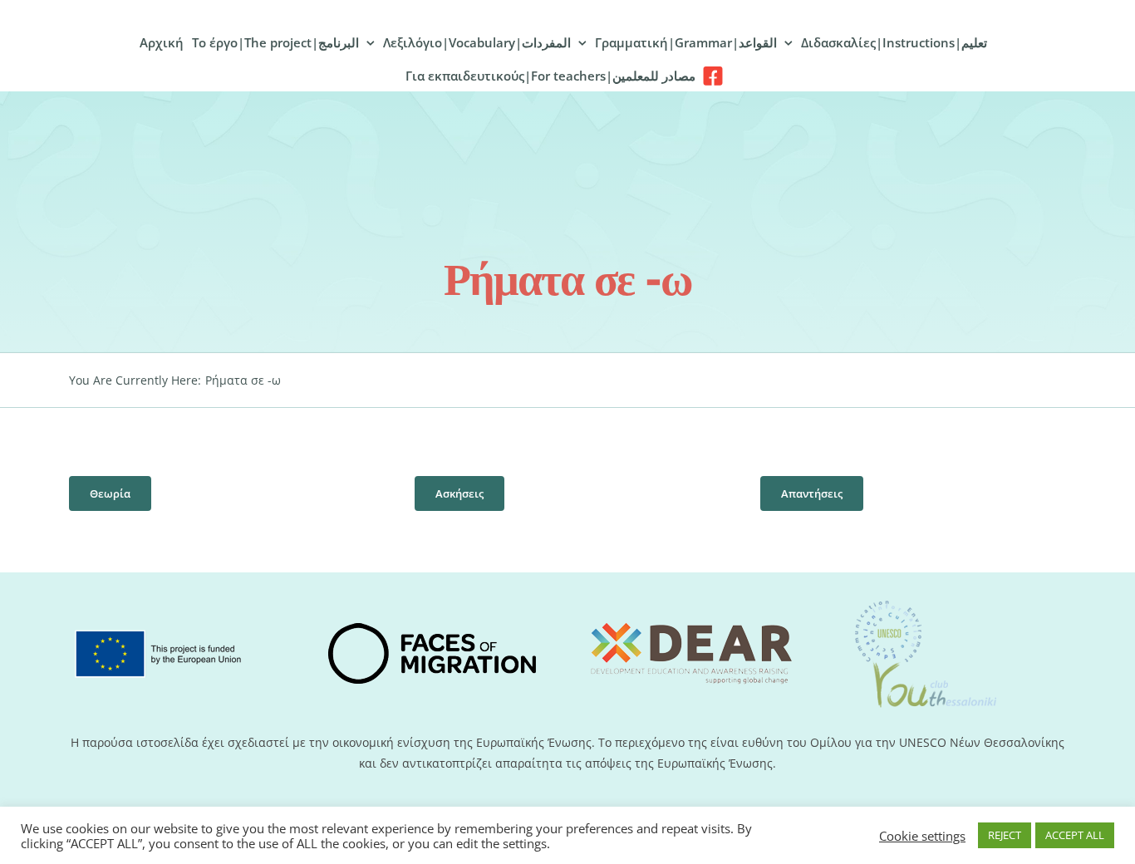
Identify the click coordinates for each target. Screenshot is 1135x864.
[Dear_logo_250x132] (691, 604)
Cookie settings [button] (922, 835)
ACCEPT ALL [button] (1074, 834)
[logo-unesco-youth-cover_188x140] (925, 601)
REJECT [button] (1004, 834)
